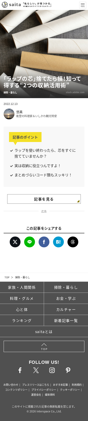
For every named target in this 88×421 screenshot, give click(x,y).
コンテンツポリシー (16, 389)
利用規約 (77, 384)
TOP (7, 277)
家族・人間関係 (22, 287)
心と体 (22, 309)
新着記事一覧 (66, 320)
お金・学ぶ (66, 298)
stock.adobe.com (75, 92)
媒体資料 (50, 394)
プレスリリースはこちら (35, 384)
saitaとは (44, 331)
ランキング (22, 320)
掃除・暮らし (22, 277)
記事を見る (44, 199)
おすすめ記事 (60, 384)
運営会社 (36, 394)
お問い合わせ (10, 384)
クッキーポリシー (70, 389)
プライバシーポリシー (43, 389)
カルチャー (66, 309)
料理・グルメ (22, 298)
